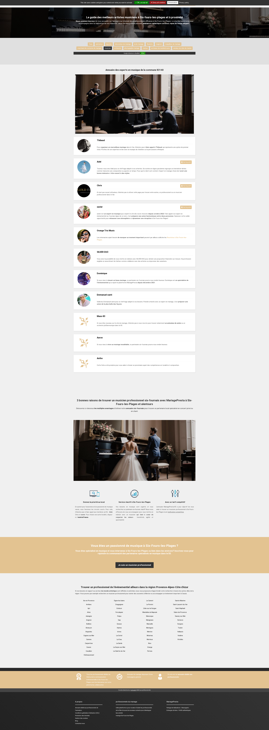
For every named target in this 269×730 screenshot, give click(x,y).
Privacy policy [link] (184, 2)
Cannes (88, 639)
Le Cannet (149, 600)
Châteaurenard (89, 655)
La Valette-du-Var (119, 651)
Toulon (180, 628)
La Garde (119, 643)
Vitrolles (180, 639)
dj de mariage (138, 44)
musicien (108, 48)
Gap (119, 620)
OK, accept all (142, 2)
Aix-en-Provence (88, 600)
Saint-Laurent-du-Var (180, 604)
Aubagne (89, 616)
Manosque (149, 616)
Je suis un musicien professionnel (134, 565)
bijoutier (109, 44)
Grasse (119, 624)
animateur (99, 44)
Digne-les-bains (119, 600)
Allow (142, 53)
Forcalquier (119, 612)
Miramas (150, 635)
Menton (149, 632)
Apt (89, 608)
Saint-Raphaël (180, 608)
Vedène (180, 635)
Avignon (89, 620)
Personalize (172, 2)
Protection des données (82, 715)
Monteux (150, 639)
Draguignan (119, 604)
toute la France (83, 517)
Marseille (150, 624)
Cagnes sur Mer (89, 635)
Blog (76, 721)
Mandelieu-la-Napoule (149, 612)
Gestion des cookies (81, 718)
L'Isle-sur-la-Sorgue (149, 608)
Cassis (88, 647)
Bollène (88, 624)
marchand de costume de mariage (89, 48)
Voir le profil (187, 162)
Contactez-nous (80, 723)
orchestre (117, 48)
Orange (149, 647)
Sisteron (180, 620)
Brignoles (89, 632)
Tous (90, 44)
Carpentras (89, 643)
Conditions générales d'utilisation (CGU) (87, 713)
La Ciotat (119, 635)
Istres (119, 632)
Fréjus (119, 616)
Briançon (89, 628)
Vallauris (180, 632)
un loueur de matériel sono (160, 48)
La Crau (119, 639)
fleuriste (150, 44)
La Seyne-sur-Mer (119, 647)
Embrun (119, 608)
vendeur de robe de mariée (182, 48)
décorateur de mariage (123, 44)
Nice (149, 643)
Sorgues (180, 624)
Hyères (119, 628)
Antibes (88, 604)
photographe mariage (131, 48)
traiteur (145, 48)
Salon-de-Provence (180, 612)
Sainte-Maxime (180, 600)
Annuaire (77, 707)
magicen (159, 44)
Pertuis (149, 651)
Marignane (149, 620)
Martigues (149, 628)
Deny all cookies (158, 2)
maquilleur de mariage (172, 44)
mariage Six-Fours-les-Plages (125, 715)
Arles (89, 612)
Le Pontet (149, 604)
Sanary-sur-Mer (180, 616)
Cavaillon (89, 651)
